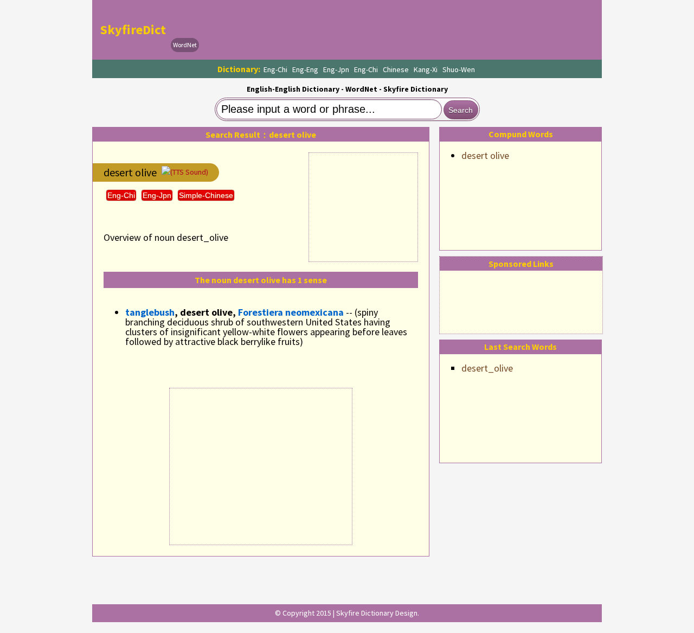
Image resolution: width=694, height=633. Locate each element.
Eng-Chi (275, 69)
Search (460, 110)
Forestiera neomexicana (291, 312)
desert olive (485, 155)
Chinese (396, 69)
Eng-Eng (305, 69)
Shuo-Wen (458, 69)
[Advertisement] (399, 29)
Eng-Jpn (336, 69)
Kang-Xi (426, 69)
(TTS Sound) (189, 172)
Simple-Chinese (206, 195)
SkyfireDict (133, 29)
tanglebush (150, 312)
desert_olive (487, 368)
